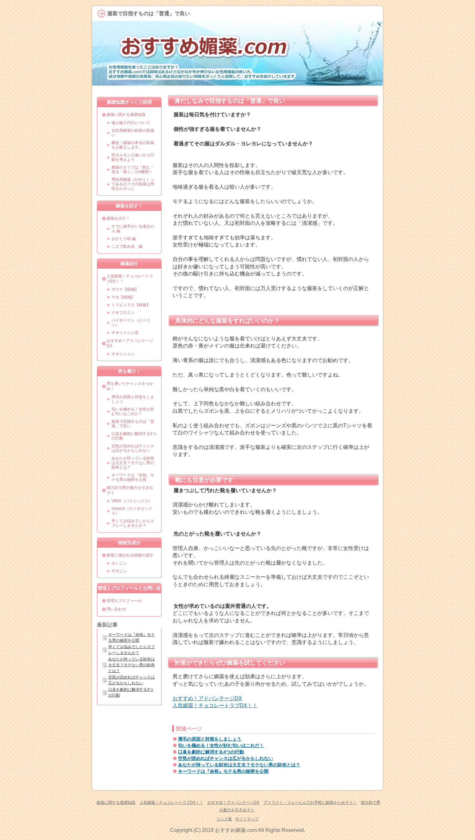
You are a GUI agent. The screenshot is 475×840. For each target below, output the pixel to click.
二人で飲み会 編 (126, 246)
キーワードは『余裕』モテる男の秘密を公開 (223, 771)
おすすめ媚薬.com (236, 830)
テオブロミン (123, 312)
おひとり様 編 (123, 238)
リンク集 (224, 819)
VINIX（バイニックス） (132, 501)
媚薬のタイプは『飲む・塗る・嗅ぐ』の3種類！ (132, 169)
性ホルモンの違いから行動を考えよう (132, 157)
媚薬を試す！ (118, 218)
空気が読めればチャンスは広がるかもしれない (225, 758)
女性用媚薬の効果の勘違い (132, 132)
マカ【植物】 (123, 297)
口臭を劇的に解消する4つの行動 (211, 751)
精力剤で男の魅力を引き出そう (130, 490)
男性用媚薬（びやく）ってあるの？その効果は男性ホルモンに (132, 184)
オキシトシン (123, 354)
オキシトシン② (125, 332)
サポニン (119, 571)
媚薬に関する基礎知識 (126, 114)
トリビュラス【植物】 (130, 305)
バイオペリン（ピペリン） (130, 322)
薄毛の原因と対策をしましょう (209, 738)
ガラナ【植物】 (125, 289)
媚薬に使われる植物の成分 (130, 555)
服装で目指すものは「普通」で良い (132, 423)
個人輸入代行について (130, 122)
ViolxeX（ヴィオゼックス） (131, 510)
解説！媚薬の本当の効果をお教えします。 (132, 145)
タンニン (119, 563)
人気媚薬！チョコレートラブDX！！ (215, 705)
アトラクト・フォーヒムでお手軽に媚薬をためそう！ (310, 802)
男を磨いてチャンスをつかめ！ (130, 386)
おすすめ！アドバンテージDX (207, 698)
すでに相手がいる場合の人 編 (132, 228)
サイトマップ (247, 819)
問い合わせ (116, 609)
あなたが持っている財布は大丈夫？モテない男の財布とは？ (239, 764)
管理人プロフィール (124, 600)
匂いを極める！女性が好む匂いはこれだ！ (221, 745)
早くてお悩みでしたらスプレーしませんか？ (132, 523)
